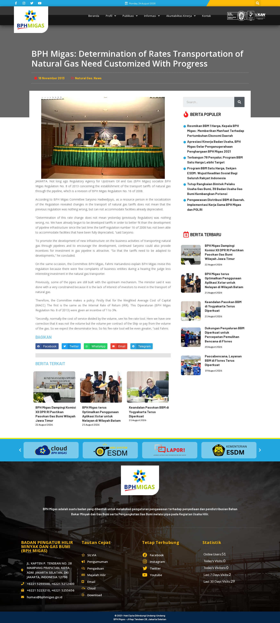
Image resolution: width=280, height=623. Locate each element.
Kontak (206, 16)
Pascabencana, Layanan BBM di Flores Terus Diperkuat (223, 360)
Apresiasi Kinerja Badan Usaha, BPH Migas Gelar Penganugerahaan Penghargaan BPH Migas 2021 (214, 146)
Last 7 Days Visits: (216, 575)
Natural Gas (83, 78)
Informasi (150, 16)
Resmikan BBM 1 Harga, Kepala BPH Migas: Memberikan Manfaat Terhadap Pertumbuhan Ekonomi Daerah (215, 130)
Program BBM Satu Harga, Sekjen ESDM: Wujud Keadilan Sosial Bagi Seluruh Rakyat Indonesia (212, 173)
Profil (109, 16)
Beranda (93, 16)
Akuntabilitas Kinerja (179, 16)
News (97, 78)
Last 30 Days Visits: (217, 581)
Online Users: (213, 554)
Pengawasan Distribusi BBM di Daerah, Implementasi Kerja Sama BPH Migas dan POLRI (216, 204)
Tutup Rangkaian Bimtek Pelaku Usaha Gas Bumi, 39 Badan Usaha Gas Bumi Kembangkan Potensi (214, 189)
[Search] (239, 102)
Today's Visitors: (215, 568)
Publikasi (128, 16)
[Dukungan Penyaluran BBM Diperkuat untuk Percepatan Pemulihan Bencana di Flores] (193, 336)
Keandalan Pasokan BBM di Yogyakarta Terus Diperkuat (149, 411)
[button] (20, 450)
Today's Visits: (213, 561)
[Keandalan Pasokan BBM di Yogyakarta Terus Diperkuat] (150, 386)
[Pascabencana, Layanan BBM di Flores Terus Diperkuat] (193, 364)
